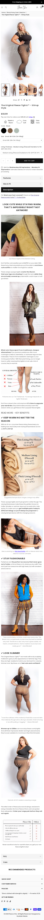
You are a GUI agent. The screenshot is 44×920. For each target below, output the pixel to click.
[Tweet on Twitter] (21, 100)
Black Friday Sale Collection (16, 12)
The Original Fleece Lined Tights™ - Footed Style (20, 196)
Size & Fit (7, 184)
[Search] (6, 7)
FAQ (5, 856)
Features (7, 178)
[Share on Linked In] (27, 100)
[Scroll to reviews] (22, 111)
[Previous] (3, 90)
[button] (41, 7)
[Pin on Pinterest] (24, 100)
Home (3, 12)
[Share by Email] (29, 100)
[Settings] (37, 7)
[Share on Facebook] (19, 100)
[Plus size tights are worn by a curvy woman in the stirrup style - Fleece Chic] (5, 90)
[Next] (40, 90)
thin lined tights (20, 551)
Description (8, 190)
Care (5, 862)
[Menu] (2, 7)
